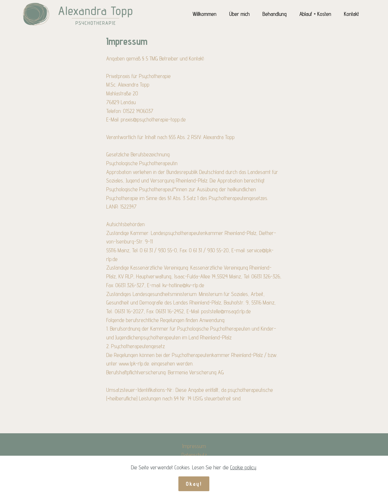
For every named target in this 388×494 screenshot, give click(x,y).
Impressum (194, 446)
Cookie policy (243, 467)
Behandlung (274, 14)
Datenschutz (194, 455)
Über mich (239, 14)
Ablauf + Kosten (315, 14)
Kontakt (351, 14)
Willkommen (204, 14)
